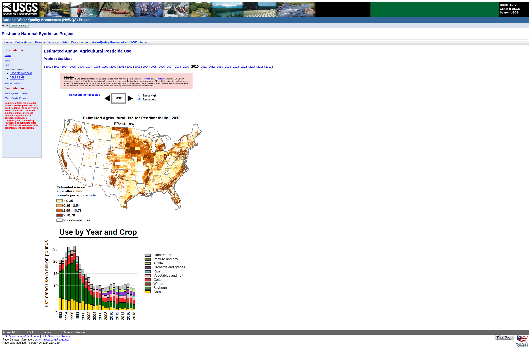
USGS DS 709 (17, 78)
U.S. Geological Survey (56, 336)
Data (64, 42)
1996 (81, 66)
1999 (105, 66)
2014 (228, 66)
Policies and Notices (73, 332)
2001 (121, 66)
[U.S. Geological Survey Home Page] (20, 15)
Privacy (47, 332)
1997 (89, 66)
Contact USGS (510, 8)
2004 (146, 66)
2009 (186, 66)
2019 (268, 66)
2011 (204, 66)
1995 (73, 66)
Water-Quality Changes (16, 98)
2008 (178, 66)
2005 (154, 66)
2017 (252, 66)
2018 (260, 66)
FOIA (30, 332)
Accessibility (10, 332)
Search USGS (509, 12)
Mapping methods (13, 83)
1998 (97, 66)
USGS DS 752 (17, 75)
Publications (23, 42)
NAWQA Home (18, 25)
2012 (212, 66)
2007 (170, 66)
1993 (57, 66)
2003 (137, 66)
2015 (236, 66)
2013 (220, 66)
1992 (48, 66)
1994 (65, 66)
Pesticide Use (79, 42)
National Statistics (46, 42)
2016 (244, 66)
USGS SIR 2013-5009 (21, 73)
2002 (129, 66)
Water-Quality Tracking (16, 93)
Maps (7, 60)
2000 (113, 66)
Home (8, 42)
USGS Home (508, 5)
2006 (162, 66)
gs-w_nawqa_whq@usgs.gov (52, 339)
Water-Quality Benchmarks (109, 42)
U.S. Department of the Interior (20, 336)
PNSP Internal (138, 42)
